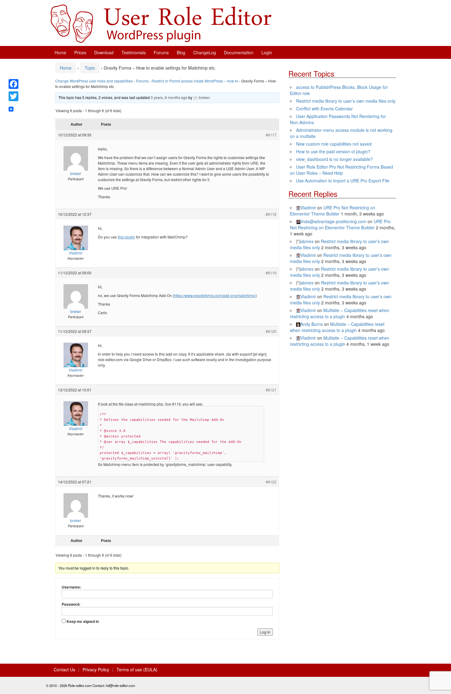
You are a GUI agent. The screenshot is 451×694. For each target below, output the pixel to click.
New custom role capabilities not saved (334, 144)
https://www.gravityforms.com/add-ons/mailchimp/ (215, 295)
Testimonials (133, 52)
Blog (181, 52)
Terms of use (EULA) (137, 669)
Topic (90, 68)
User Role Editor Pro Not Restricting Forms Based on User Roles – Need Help (341, 170)
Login (266, 52)
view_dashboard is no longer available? (334, 159)
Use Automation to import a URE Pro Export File (342, 180)
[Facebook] (13, 84)
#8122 (271, 481)
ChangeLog (204, 52)
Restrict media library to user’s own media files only (345, 101)
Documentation (238, 52)
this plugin (126, 236)
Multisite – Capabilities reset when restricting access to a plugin (339, 313)
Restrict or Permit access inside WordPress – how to (195, 80)
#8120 (271, 331)
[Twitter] (13, 96)
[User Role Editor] (161, 23)
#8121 (271, 389)
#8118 (271, 214)
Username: (71, 587)
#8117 (271, 134)
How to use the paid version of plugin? (333, 151)
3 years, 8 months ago (169, 97)
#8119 (271, 272)
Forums (161, 52)
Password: (71, 604)
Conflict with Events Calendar (324, 108)
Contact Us (64, 669)
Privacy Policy (96, 669)
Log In (265, 632)
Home (60, 52)
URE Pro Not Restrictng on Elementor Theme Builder (332, 210)
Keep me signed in (83, 621)
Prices (80, 52)
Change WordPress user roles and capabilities (94, 80)
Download (104, 52)
